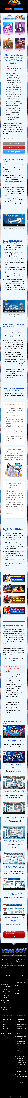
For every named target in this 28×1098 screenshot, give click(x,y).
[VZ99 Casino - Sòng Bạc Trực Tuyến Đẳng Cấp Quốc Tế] (14, 2)
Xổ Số (18, 985)
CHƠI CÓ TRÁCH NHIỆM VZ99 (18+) (7, 991)
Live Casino (20, 980)
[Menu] (2, 2)
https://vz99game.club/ (11, 181)
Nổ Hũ (18, 988)
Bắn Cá (18, 991)
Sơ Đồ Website (21, 1083)
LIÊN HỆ (5, 1005)
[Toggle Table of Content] (11, 138)
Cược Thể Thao (21, 983)
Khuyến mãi (20, 993)
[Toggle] (4, 666)
